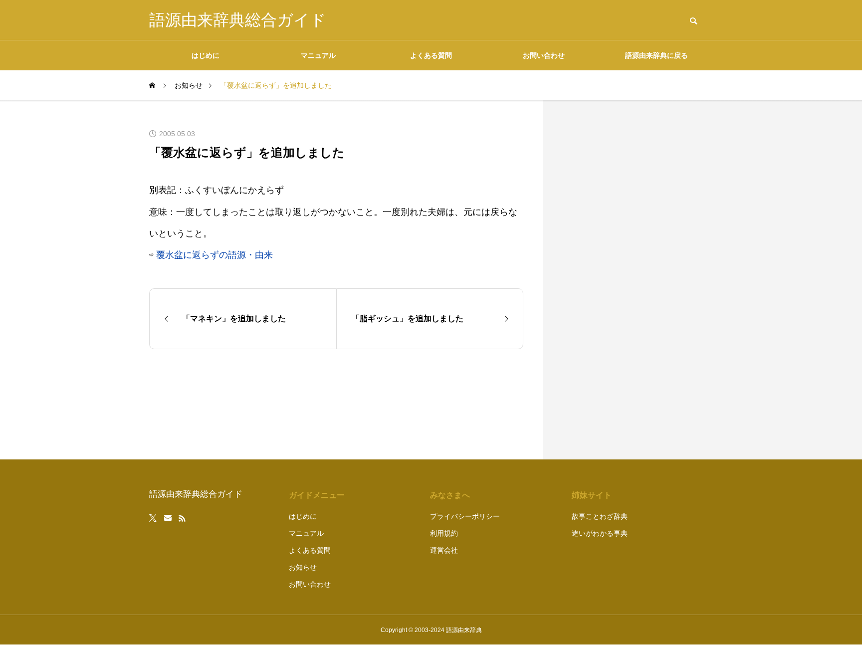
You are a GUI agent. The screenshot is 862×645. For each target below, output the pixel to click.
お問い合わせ (544, 55)
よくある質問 (431, 55)
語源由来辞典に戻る (656, 55)
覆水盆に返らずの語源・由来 (214, 255)
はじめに (205, 55)
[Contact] (168, 518)
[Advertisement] (638, 280)
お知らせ (303, 567)
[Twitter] (153, 518)
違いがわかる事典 (600, 533)
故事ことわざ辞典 (600, 516)
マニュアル (318, 55)
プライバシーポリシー (465, 516)
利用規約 (444, 533)
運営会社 (444, 550)
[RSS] (182, 518)
